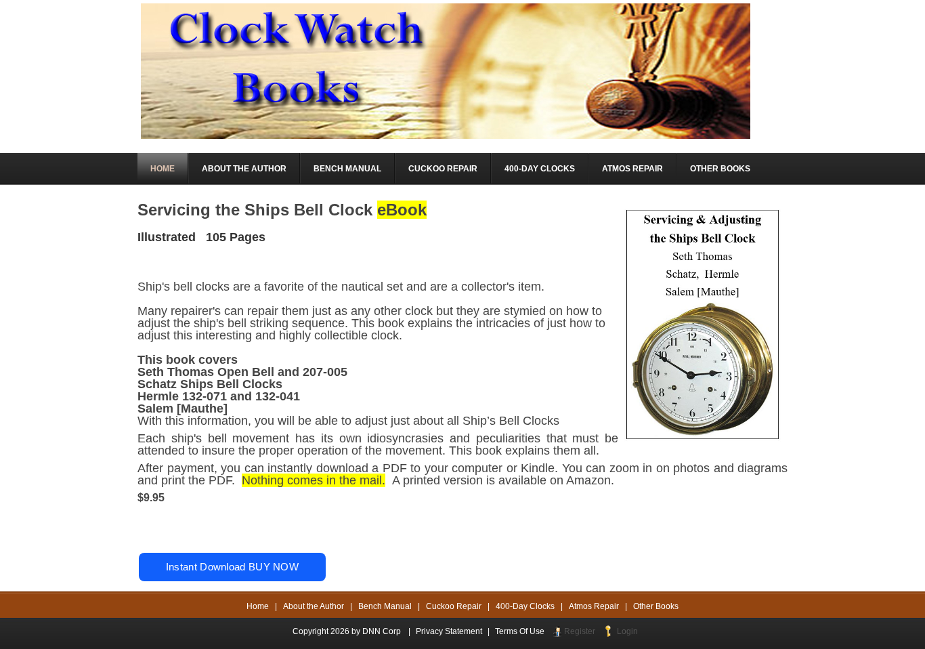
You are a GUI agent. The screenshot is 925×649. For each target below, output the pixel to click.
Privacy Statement (449, 631)
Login (627, 631)
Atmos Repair (594, 606)
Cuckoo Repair (453, 606)
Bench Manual (385, 606)
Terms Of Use (519, 631)
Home (257, 606)
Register (579, 631)
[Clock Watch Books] (445, 70)
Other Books (656, 606)
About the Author (313, 606)
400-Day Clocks (525, 606)
